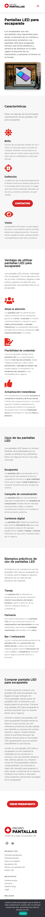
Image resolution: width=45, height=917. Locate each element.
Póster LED (9, 870)
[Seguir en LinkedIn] (12, 843)
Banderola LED (11, 864)
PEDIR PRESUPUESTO (22, 804)
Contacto (8, 883)
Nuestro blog (10, 886)
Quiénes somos (11, 880)
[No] (42, 908)
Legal (7, 889)
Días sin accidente (12, 861)
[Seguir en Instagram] (7, 843)
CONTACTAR (22, 203)
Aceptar (23, 913)
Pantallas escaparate (13, 855)
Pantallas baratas (12, 858)
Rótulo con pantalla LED (15, 867)
